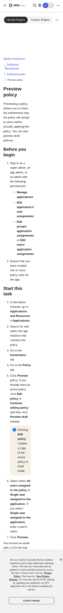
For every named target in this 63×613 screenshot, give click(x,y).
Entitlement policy (16, 74)
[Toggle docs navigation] (5, 5)
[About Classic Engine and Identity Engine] (56, 20)
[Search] (34, 5)
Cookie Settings (31, 600)
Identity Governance (14, 58)
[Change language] (39, 5)
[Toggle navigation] (58, 5)
